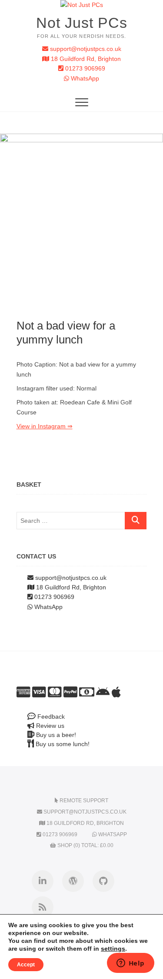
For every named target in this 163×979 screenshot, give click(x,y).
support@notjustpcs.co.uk (84, 48)
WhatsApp (84, 78)
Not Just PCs (81, 22)
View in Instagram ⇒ (45, 426)
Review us (49, 725)
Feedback (50, 716)
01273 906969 (84, 68)
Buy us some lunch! (62, 743)
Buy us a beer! (55, 734)
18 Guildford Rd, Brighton (85, 58)
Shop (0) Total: (84, 845)
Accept (26, 965)
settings (113, 948)
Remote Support (83, 800)
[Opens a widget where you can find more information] (130, 964)
